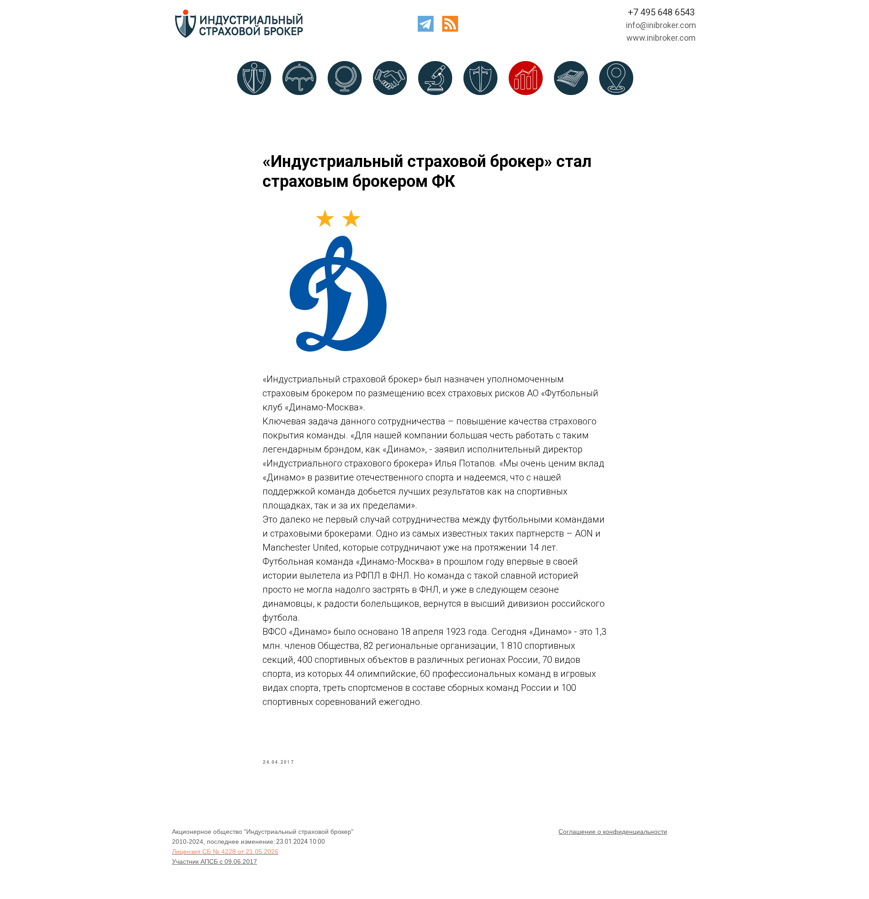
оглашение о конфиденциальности (615, 831)
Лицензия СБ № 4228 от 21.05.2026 (225, 851)
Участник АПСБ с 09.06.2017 (214, 861)
